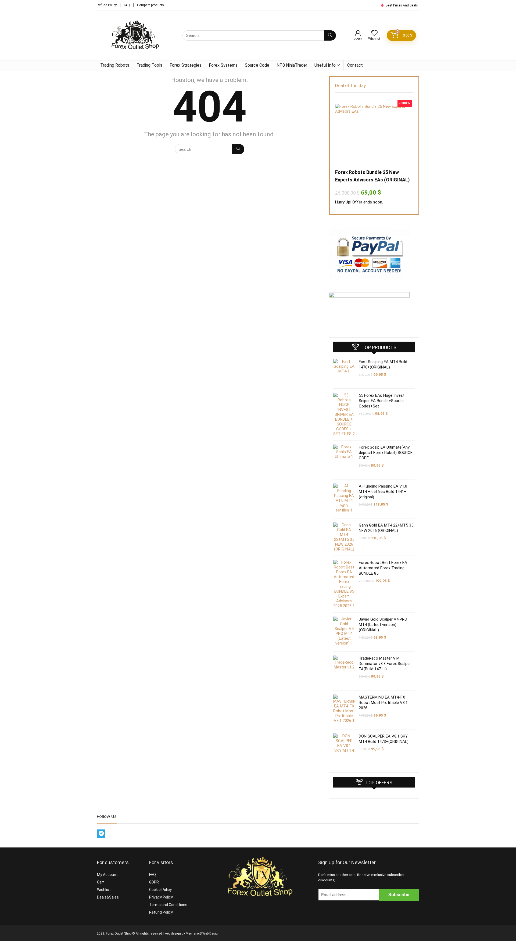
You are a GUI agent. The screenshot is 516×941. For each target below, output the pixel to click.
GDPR (154, 882)
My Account (107, 874)
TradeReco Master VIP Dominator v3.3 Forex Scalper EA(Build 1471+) (385, 663)
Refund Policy (107, 5)
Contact (355, 65)
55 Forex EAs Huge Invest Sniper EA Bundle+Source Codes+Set (381, 401)
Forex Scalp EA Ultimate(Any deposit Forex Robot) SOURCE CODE (386, 452)
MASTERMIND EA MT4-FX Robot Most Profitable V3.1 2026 (383, 702)
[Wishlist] (374, 33)
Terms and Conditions (168, 905)
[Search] (330, 35)
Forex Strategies (186, 65)
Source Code (257, 65)
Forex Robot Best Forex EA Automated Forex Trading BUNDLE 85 (383, 568)
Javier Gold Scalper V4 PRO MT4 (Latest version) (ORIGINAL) (383, 624)
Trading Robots (114, 65)
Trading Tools (149, 65)
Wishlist (104, 890)
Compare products (150, 5)
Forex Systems (223, 65)
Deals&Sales (108, 897)
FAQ (127, 5)
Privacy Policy (161, 897)
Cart (101, 882)
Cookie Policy (160, 890)
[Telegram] (101, 833)
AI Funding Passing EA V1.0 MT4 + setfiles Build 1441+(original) (383, 491)
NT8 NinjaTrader (292, 65)
